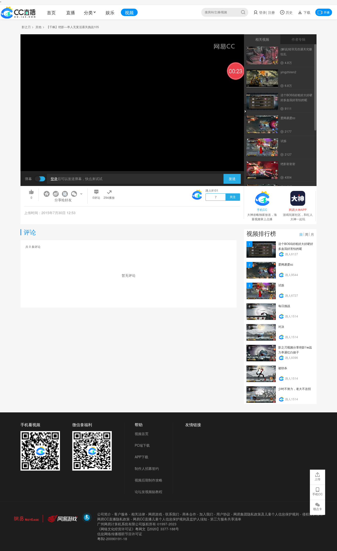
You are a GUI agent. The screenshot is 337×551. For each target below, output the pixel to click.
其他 (38, 27)
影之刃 (26, 27)
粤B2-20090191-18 (112, 538)
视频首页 (142, 433)
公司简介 (104, 514)
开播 (327, 12)
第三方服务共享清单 (225, 518)
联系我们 (172, 514)
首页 (51, 12)
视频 (129, 12)
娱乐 (110, 12)
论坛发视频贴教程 (148, 491)
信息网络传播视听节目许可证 (119, 533)
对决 (281, 326)
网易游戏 (155, 514)
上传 (317, 479)
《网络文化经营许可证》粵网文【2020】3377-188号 (138, 528)
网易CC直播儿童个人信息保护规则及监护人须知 (170, 518)
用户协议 (223, 514)
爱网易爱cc (285, 264)
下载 (306, 12)
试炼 (281, 285)
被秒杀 (282, 368)
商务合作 (189, 514)
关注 (233, 197)
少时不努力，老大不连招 (294, 388)
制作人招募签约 (147, 468)
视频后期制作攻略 (148, 480)
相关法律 (138, 514)
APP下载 (141, 457)
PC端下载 (142, 445)
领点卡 (317, 509)
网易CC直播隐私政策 (113, 518)
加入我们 (206, 514)
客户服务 (121, 514)
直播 (70, 12)
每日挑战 (284, 306)
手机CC (317, 494)
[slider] (132, 159)
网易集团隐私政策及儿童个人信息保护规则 (266, 514)
